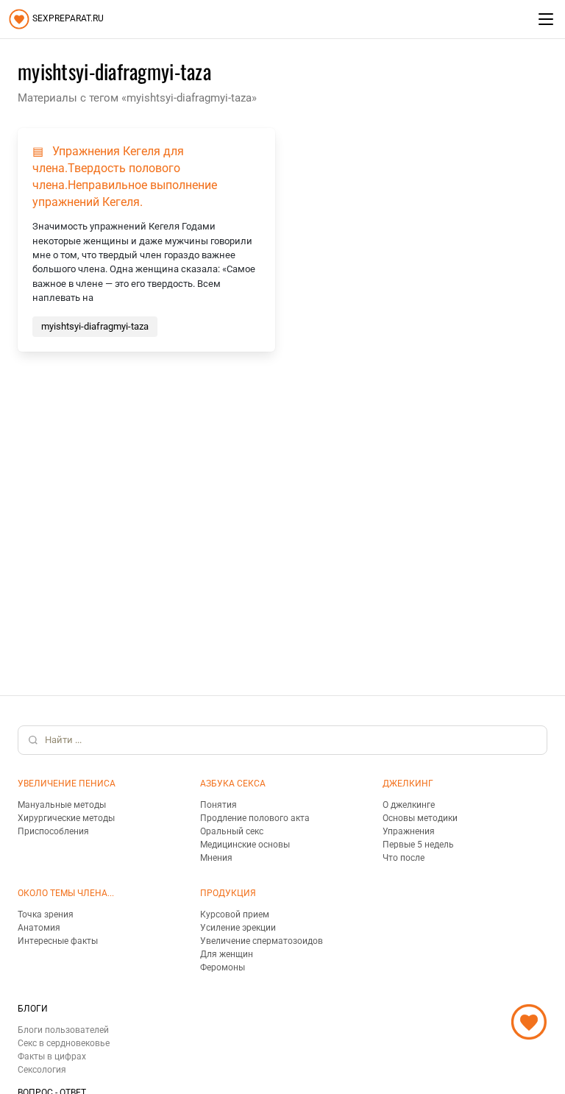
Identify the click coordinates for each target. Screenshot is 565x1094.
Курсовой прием (234, 914)
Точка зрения (46, 914)
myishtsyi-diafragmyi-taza (95, 326)
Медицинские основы (245, 844)
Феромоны (222, 967)
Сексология (42, 1070)
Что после (403, 858)
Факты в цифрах (52, 1056)
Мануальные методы (62, 805)
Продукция (228, 893)
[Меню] (546, 19)
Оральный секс (231, 831)
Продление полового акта (255, 818)
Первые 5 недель (418, 844)
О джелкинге (409, 805)
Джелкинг (408, 783)
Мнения (216, 858)
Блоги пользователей (63, 1030)
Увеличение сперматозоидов (261, 941)
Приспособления (53, 831)
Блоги (33, 1009)
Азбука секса (233, 783)
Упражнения (409, 831)
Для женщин (226, 954)
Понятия (218, 805)
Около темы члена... (66, 893)
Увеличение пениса (67, 783)
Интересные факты (58, 941)
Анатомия (39, 928)
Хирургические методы (66, 818)
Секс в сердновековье (64, 1043)
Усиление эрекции (238, 928)
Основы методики (420, 818)
